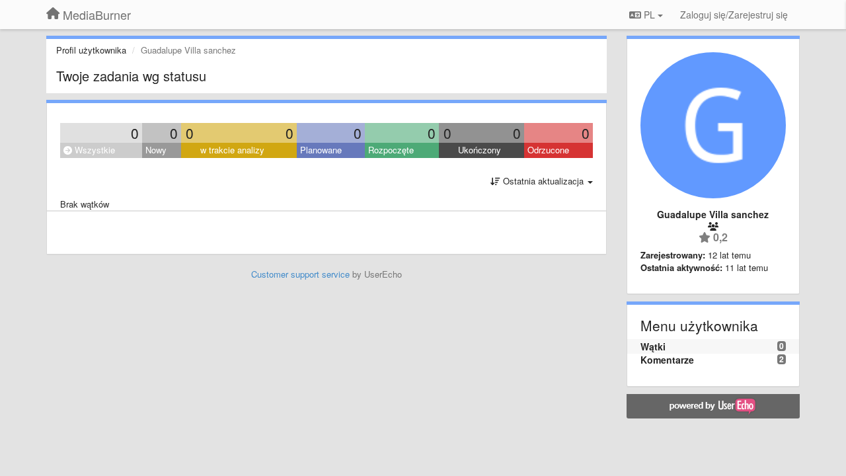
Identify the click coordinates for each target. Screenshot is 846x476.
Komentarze (667, 359)
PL (649, 14)
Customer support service (300, 274)
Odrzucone (548, 149)
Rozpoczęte (391, 149)
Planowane (321, 149)
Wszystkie (93, 149)
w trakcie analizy (232, 149)
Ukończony (479, 149)
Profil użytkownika (91, 50)
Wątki (653, 346)
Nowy (156, 149)
